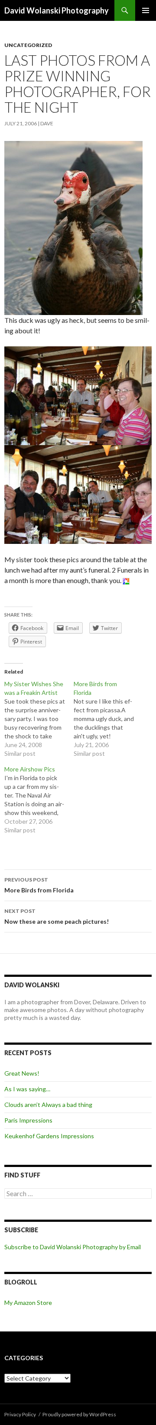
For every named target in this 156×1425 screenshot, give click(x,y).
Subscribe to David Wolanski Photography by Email (72, 1247)
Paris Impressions (28, 1120)
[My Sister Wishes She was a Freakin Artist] (39, 719)
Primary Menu (145, 10)
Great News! (21, 1073)
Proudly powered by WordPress (79, 1414)
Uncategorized (28, 45)
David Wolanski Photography (56, 10)
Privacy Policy (20, 1414)
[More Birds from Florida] (108, 719)
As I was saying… (27, 1089)
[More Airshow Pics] (39, 800)
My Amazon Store (28, 1302)
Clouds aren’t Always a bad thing (48, 1104)
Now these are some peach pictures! (56, 916)
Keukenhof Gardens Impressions (49, 1136)
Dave (46, 123)
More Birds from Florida (39, 885)
